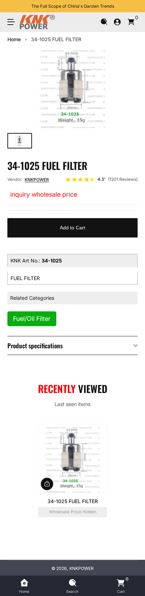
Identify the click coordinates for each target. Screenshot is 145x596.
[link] (101, 179)
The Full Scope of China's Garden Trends (72, 6)
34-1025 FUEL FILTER (56, 39)
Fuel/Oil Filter (32, 318)
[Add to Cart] (47, 483)
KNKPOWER (37, 179)
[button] (104, 22)
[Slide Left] (12, 6)
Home (14, 39)
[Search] (104, 22)
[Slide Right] (133, 6)
